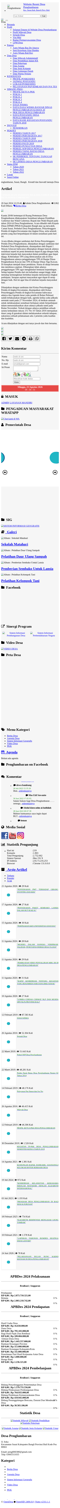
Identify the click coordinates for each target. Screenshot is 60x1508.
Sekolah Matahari (14, 544)
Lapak (10, 174)
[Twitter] (10, 339)
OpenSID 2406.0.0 (25, 1502)
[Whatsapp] (37, 339)
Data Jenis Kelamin (22, 68)
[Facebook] (4, 339)
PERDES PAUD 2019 (23, 143)
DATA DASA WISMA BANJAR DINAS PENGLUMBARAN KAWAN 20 (32, 108)
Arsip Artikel (16, 869)
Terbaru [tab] (10, 875)
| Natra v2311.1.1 (42, 1502)
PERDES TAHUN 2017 (24, 133)
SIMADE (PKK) (15, 89)
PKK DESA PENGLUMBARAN (29, 112)
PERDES (11, 130)
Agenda (10, 752)
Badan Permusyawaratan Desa (27, 40)
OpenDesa (8, 1502)
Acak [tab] (9, 881)
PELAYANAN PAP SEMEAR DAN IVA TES (35, 86)
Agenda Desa (13, 738)
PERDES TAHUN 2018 (24, 138)
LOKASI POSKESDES (24, 84)
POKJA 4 (17, 102)
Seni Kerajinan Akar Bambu (26, 50)
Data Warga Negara (22, 73)
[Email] (17, 339)
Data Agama (18, 66)
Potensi (10, 45)
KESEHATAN (14, 76)
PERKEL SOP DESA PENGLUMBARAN (33, 148)
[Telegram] (24, 339)
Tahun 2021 (18, 169)
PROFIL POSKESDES (24, 79)
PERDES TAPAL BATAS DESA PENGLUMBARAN (28, 152)
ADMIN (5, 402)
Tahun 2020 (18, 167)
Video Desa (12, 743)
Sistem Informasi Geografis (19, 741)
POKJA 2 (17, 97)
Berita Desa (20, 206)
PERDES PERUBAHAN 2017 (27, 136)
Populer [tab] (10, 878)
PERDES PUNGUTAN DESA (27, 146)
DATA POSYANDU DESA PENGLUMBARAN (26, 116)
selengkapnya (25, 784)
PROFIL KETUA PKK (24, 92)
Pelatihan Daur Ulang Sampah (24, 556)
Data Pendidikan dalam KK (25, 61)
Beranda (11, 24)
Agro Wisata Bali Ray (23, 53)
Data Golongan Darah (23, 71)
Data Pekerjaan (20, 63)
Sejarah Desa (19, 35)
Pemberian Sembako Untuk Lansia (27, 569)
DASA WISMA (20, 104)
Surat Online (13, 177)
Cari (43, 16)
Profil (9, 27)
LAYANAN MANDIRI (21, 402)
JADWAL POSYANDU (24, 81)
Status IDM (12, 164)
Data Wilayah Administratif (25, 58)
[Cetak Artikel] (31, 339)
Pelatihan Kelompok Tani (20, 581)
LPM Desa (18, 42)
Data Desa (12, 55)
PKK (9, 746)
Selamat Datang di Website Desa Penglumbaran (35, 29)
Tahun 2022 (18, 172)
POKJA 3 (17, 99)
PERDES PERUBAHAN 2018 (27, 141)
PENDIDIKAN (20, 128)
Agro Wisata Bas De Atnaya (26, 48)
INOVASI (11, 125)
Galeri (11, 532)
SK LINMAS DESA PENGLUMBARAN (33, 161)
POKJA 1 (17, 94)
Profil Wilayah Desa (22, 32)
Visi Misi (17, 37)
